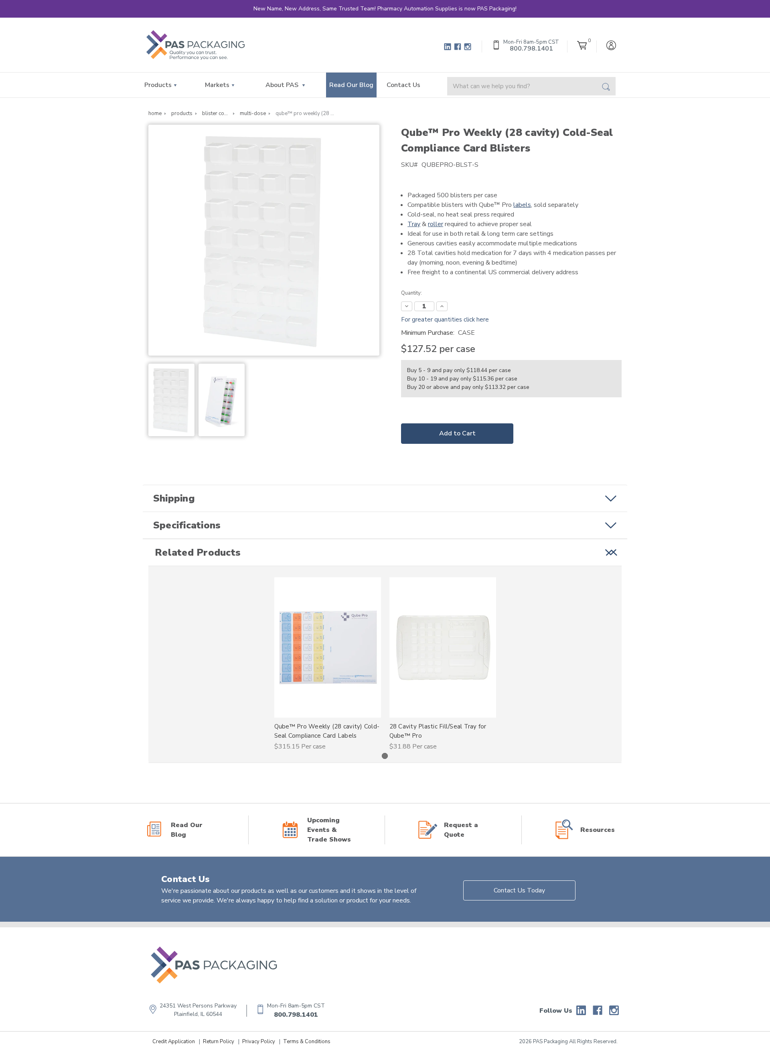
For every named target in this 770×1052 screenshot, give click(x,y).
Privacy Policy (258, 1041)
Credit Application (173, 1041)
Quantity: (411, 293)
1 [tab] (385, 756)
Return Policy (218, 1041)
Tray (413, 224)
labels (522, 204)
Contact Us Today (519, 890)
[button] (385, 498)
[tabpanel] (327, 664)
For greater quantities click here (445, 320)
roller (435, 224)
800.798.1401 (296, 1014)
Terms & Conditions (306, 1041)
